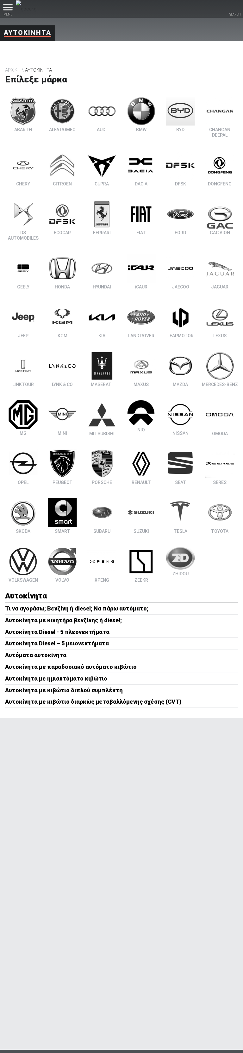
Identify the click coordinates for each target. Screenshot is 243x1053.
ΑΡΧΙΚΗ (13, 70)
